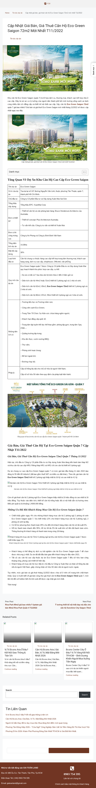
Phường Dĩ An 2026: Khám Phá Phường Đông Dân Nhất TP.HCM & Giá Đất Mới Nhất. (41, 731)
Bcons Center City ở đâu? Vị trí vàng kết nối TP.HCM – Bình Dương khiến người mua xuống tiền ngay (78, 655)
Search (9, 690)
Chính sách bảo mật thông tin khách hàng (72, 784)
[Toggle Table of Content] (83, 172)
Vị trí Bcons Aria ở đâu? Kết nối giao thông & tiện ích (16, 652)
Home (7, 13)
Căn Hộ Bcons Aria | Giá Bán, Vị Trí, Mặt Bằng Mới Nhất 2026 (47, 652)
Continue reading (11, 669)
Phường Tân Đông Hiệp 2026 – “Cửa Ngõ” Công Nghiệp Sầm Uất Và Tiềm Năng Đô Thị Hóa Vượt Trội (47, 727)
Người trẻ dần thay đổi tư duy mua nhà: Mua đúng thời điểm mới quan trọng (36, 723)
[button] (93, 70)
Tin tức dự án (17, 13)
